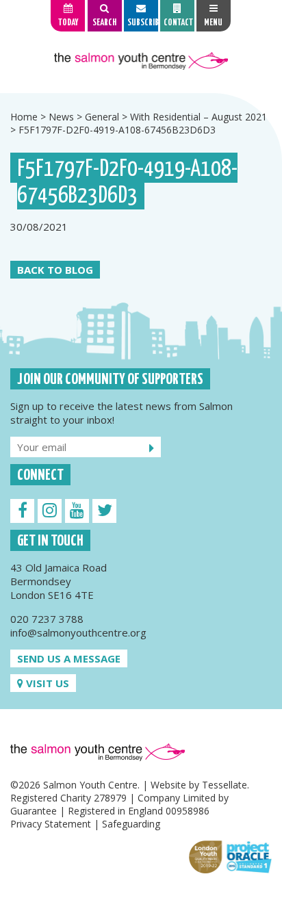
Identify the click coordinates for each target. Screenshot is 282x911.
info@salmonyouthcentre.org (78, 632)
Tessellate (224, 784)
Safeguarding (131, 823)
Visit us (46, 683)
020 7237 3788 (47, 619)
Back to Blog (55, 270)
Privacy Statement (50, 823)
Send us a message (68, 658)
